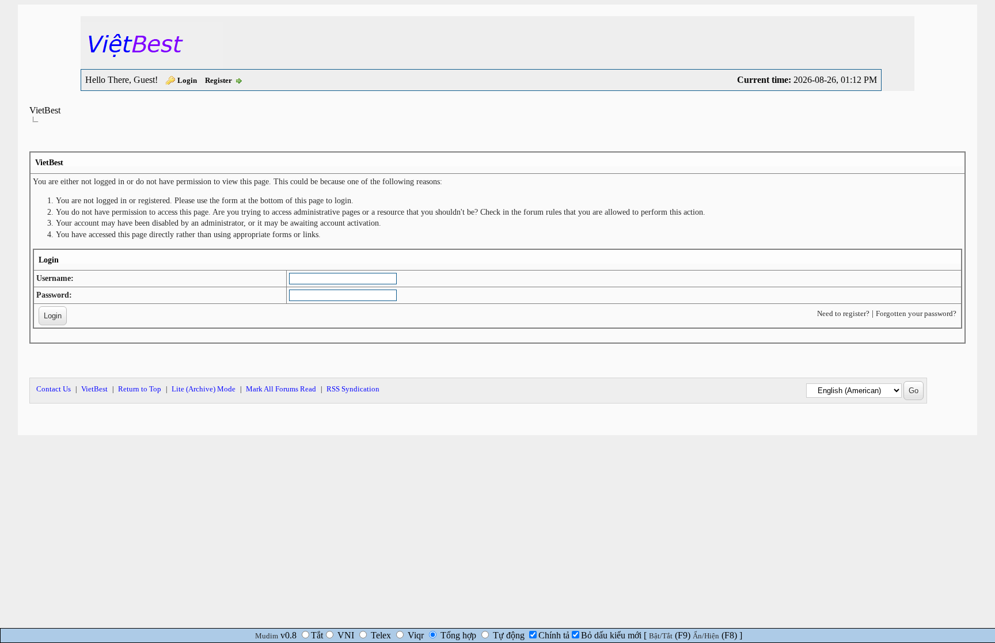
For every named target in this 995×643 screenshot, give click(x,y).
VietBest (44, 110)
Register (218, 80)
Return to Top (139, 389)
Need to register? (843, 313)
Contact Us (53, 389)
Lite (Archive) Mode (204, 389)
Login (187, 80)
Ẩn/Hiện (706, 635)
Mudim (266, 635)
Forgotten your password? (916, 313)
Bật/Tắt (661, 635)
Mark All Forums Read (281, 389)
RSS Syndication (352, 389)
